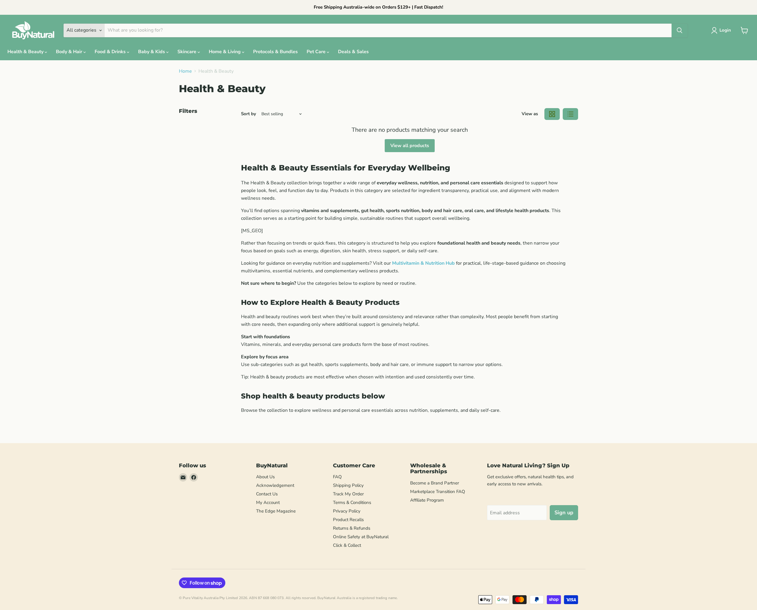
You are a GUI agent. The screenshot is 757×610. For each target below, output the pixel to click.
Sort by (248, 113)
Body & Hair (69, 51)
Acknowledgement (275, 485)
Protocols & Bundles (275, 51)
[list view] (570, 114)
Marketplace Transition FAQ (437, 491)
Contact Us (267, 494)
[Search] (680, 30)
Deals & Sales (353, 51)
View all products (409, 145)
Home (185, 71)
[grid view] (552, 114)
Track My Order (348, 494)
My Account (268, 502)
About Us (265, 477)
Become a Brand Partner (434, 483)
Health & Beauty (26, 51)
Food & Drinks (111, 51)
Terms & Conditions (352, 502)
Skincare (187, 51)
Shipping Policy (348, 485)
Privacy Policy (346, 511)
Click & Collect (347, 545)
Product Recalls (348, 520)
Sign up (563, 512)
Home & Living (225, 51)
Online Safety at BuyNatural (361, 537)
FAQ (337, 477)
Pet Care (317, 51)
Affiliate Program (427, 500)
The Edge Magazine (276, 511)
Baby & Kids (152, 51)
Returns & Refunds (351, 528)
